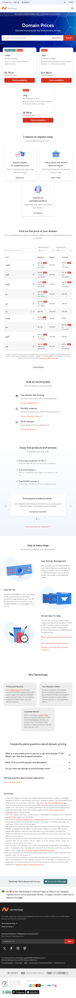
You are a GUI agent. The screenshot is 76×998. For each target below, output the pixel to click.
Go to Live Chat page (57, 881)
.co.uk (7, 318)
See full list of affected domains (49, 358)
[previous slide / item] (5, 506)
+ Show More (38, 367)
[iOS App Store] (32, 992)
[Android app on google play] (18, 992)
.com (7, 265)
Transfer (65, 257)
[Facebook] (11, 948)
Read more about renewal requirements (40, 850)
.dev (7, 337)
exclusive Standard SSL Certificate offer (30, 819)
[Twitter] (5, 948)
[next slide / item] (70, 506)
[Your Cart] (65, 2)
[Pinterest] (25, 948)
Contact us (6, 2)
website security (15, 690)
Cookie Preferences (59, 963)
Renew (52, 257)
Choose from (61, 247)
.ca (6, 327)
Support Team (43, 715)
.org (7, 284)
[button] (38, 755)
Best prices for (43, 247)
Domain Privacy (11, 817)
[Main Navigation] (72, 8)
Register (41, 257)
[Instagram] (18, 948)
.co (6, 304)
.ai (6, 312)
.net (7, 275)
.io (6, 294)
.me (6, 346)
